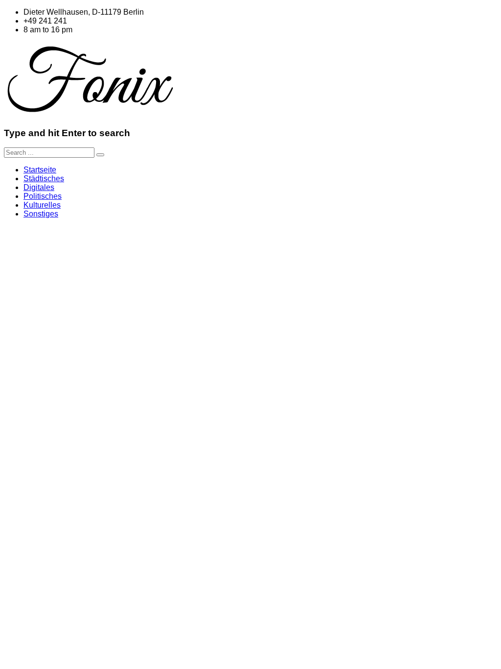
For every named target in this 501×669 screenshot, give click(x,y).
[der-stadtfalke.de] (91, 114)
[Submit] (100, 154)
